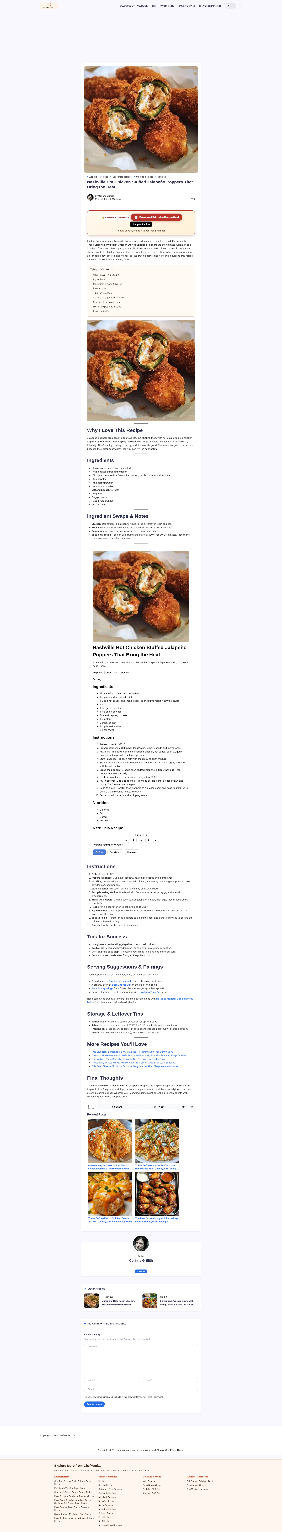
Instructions (99, 288)
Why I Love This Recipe (106, 274)
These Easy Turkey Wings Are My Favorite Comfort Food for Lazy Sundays (133, 1062)
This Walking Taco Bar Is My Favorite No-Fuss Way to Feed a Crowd (129, 1059)
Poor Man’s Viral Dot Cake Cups (69, 1488)
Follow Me (141, 1271)
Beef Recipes (104, 1521)
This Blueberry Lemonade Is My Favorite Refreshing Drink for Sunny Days (132, 1051)
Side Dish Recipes (107, 1497)
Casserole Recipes (107, 1493)
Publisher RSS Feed (151, 1489)
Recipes (102, 1481)
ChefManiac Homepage (198, 1489)
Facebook (115, 852)
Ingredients (99, 279)
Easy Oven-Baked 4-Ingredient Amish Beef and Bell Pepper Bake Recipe (72, 1501)
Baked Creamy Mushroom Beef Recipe (72, 1514)
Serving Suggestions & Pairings (110, 297)
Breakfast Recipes (107, 1501)
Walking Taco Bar (150, 992)
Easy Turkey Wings (102, 988)
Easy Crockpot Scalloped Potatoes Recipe (74, 1496)
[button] (231, 6)
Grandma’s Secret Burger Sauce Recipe (73, 1492)
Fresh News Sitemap (152, 1485)
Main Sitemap (149, 1481)
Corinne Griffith (106, 196)
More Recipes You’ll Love (107, 306)
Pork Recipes (104, 1517)
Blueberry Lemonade (120, 981)
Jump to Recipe (141, 224)
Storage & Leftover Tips (106, 302)
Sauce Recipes (105, 1505)
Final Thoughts (101, 311)
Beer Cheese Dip (121, 984)
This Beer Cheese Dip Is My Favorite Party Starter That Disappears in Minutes (135, 1066)
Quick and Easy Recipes (110, 1489)
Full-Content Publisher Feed (200, 1481)
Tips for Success (102, 292)
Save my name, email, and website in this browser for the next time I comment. (125, 1397)
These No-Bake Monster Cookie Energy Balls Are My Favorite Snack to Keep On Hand (139, 1055)
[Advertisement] (141, 33)
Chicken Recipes (106, 1513)
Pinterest (132, 852)
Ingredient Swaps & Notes (107, 283)
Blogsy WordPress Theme (170, 1450)
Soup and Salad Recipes (110, 1525)
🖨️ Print (99, 852)
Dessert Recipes (106, 1485)
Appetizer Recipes (107, 1509)
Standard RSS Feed (151, 1493)
